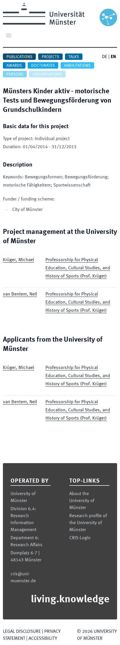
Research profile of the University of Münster (88, 523)
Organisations (47, 74)
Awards (14, 66)
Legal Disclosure (22, 631)
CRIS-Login (80, 538)
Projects (50, 57)
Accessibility (43, 638)
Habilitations (77, 66)
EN (113, 57)
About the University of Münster (81, 501)
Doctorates (43, 66)
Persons (14, 74)
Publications (19, 57)
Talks (73, 57)
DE (104, 57)
